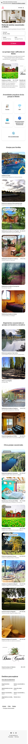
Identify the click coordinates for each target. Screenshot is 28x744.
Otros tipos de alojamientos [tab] (8, 679)
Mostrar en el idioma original (18, 3)
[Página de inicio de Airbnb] (3, 7)
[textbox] (7, 39)
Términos (16, 737)
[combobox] (13, 34)
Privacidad (10, 737)
